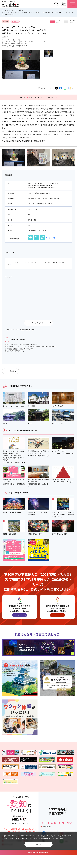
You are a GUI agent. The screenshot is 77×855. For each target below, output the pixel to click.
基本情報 (24, 97)
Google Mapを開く (38, 323)
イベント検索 (19, 10)
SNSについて (47, 827)
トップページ (6, 10)
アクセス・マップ (38, 97)
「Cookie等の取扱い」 (45, 838)
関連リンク (52, 97)
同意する (38, 844)
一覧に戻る (12, 371)
